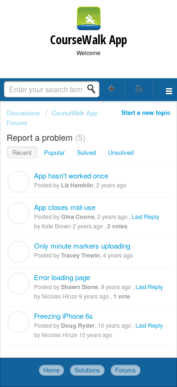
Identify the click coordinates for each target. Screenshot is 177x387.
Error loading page (62, 277)
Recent (22, 152)
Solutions (87, 369)
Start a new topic (145, 112)
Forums (125, 369)
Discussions (23, 112)
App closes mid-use (64, 207)
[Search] (94, 89)
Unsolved (121, 152)
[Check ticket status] (139, 88)
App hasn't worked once (71, 175)
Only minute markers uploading (82, 245)
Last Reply (145, 216)
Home (51, 369)
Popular (54, 152)
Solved (86, 152)
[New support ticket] (112, 88)
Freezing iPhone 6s (63, 316)
